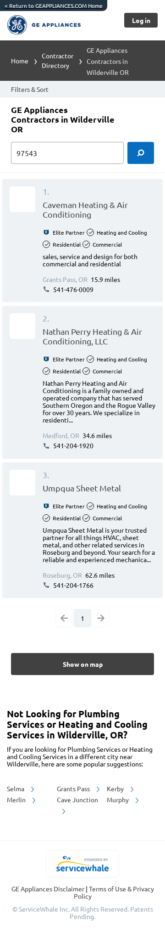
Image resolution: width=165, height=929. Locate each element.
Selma (16, 788)
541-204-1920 (73, 445)
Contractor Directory (57, 60)
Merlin (17, 799)
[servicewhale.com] (83, 864)
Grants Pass (74, 788)
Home (19, 60)
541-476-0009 (73, 289)
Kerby (116, 788)
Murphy (118, 799)
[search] (140, 153)
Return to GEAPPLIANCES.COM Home (54, 5)
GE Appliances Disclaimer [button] (48, 888)
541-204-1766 (73, 585)
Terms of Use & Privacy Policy (114, 892)
